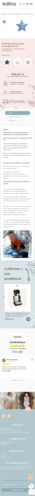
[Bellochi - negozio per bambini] (9, 4)
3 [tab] (17, 256)
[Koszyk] (27, 4)
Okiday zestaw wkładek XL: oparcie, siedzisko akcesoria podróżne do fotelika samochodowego (17, 314)
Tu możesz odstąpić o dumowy (15, 432)
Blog (3, 456)
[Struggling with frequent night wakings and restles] (9, 400)
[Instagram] (9, 416)
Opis (10, 113)
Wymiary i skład (15, 117)
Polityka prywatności (11, 430)
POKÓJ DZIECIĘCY (16, 14)
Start (4, 14)
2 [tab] (15, 256)
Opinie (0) (12, 120)
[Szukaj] (21, 4)
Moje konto (6, 442)
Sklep (8, 14)
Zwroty (4, 444)
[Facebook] (4, 416)
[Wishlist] (24, 4)
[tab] (17, 113)
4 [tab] (19, 256)
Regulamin (6, 428)
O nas (3, 454)
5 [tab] (21, 256)
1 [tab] (13, 256)
